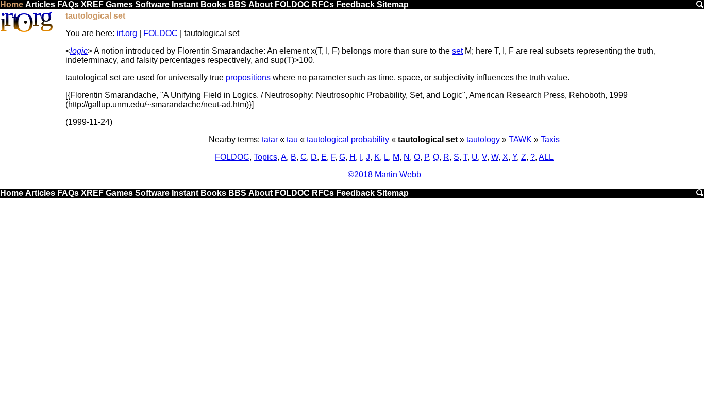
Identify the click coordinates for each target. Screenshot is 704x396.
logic (79, 50)
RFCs (323, 4)
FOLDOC (292, 4)
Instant (185, 4)
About (260, 4)
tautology (483, 139)
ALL (546, 157)
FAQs (68, 4)
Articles (40, 4)
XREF (92, 4)
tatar (270, 139)
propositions (248, 77)
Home (11, 4)
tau (292, 139)
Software (152, 4)
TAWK (520, 139)
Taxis (550, 139)
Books (213, 4)
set (457, 50)
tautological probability (348, 139)
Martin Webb (398, 174)
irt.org (126, 33)
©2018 (360, 174)
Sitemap (393, 4)
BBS (237, 4)
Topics (265, 157)
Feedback (355, 4)
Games (119, 4)
